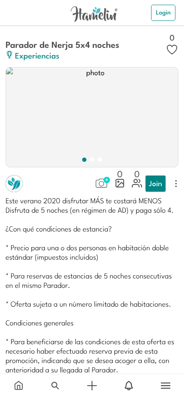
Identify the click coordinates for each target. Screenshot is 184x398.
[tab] (18, 386)
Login (163, 12)
